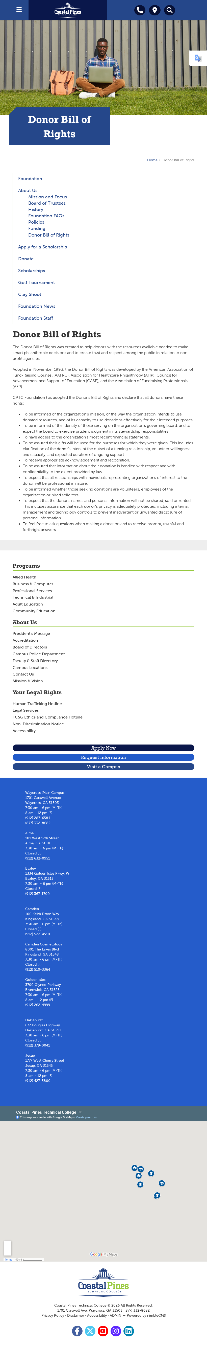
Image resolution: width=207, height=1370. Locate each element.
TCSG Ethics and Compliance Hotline (48, 717)
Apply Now (103, 748)
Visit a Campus (103, 766)
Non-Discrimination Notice (38, 724)
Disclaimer (75, 1315)
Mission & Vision (28, 681)
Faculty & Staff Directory (35, 661)
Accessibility (24, 731)
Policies (36, 222)
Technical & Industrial (33, 597)
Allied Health (24, 577)
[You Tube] (104, 1332)
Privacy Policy (52, 1315)
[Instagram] (116, 1332)
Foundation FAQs (46, 215)
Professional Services (32, 591)
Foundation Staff (35, 318)
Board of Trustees (47, 203)
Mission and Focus (47, 196)
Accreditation (25, 640)
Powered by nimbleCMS (146, 1315)
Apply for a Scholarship (42, 246)
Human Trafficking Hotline (37, 704)
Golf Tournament (36, 282)
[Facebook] (78, 1332)
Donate (26, 258)
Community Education (34, 611)
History (35, 209)
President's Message (31, 633)
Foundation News (36, 306)
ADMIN (115, 1315)
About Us (27, 190)
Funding (36, 228)
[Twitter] (91, 1332)
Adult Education (28, 604)
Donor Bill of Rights (48, 235)
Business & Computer (33, 584)
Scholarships (31, 270)
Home (152, 160)
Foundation (30, 178)
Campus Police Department (39, 654)
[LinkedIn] (129, 1332)
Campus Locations (30, 667)
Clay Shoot (29, 294)
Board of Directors (30, 647)
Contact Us (23, 674)
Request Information (103, 757)
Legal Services (26, 710)
